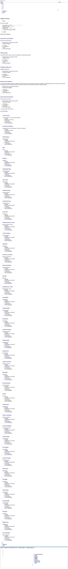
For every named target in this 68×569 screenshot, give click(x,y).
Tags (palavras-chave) (7, 25)
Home (4, 20)
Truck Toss (5, 211)
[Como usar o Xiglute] (58, 10)
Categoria (5, 26)
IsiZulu (35, 562)
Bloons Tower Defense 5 (6, 81)
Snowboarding (6, 308)
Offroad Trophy (6, 458)
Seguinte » (5, 544)
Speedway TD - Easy (8, 286)
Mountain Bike (6, 500)
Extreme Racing (6, 383)
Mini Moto (5, 511)
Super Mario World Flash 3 (6, 96)
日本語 (5, 553)
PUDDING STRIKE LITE (5, 67)
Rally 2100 (5, 372)
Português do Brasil (8, 549)
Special (8, 43)
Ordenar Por (5, 28)
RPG (8, 57)
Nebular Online (4, 52)
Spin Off (5, 276)
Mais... (5, 556)
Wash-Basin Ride (7, 169)
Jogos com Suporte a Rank (9, 29)
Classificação (5, 27)
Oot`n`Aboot (5, 447)
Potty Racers (6, 404)
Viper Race (5, 179)
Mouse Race (5, 490)
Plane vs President (7, 415)
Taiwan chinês (37, 561)
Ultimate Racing (6, 190)
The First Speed (6, 233)
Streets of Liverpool (7, 254)
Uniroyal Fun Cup (7, 201)
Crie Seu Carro (6, 115)
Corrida (6, 118)
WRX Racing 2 (6, 136)
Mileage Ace (5, 522)
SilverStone (5, 318)
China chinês (37, 560)
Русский (5, 555)
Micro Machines (6, 532)
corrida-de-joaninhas (8, 126)
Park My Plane (6, 436)
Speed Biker (5, 297)
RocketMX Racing (7, 329)
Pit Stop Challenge (7, 425)
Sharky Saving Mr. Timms (8, 222)
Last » (4, 545)
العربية (5, 550)
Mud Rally (5, 479)
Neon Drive (5, 468)
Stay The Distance (7, 265)
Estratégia (9, 87)
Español (5, 552)
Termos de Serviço (30, 547)
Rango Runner (6, 340)
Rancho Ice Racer (7, 361)
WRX (4, 147)
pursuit (4, 393)
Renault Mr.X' (6, 351)
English (5, 551)
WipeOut (5, 158)
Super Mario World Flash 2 (6, 38)
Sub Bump (5, 243)
